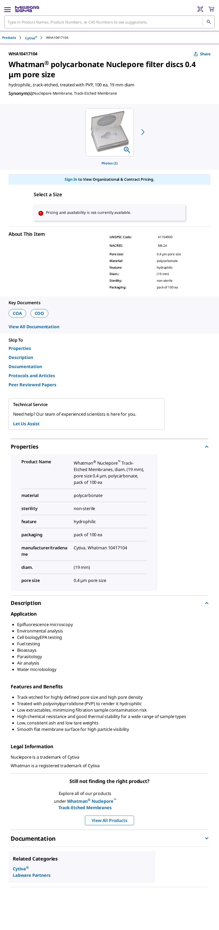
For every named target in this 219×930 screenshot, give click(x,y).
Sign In (71, 179)
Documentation (25, 366)
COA (17, 313)
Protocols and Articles (32, 376)
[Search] (208, 22)
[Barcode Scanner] (200, 9)
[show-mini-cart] (211, 9)
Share (205, 53)
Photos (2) (109, 163)
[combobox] (109, 22)
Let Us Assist (26, 423)
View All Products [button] (109, 820)
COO (39, 313)
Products (9, 37)
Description (21, 357)
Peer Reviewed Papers (32, 385)
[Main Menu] (7, 9)
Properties (20, 348)
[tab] (13, 37)
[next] (143, 132)
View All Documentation (34, 326)
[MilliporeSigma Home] (27, 9)
